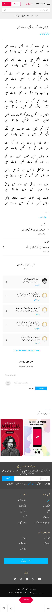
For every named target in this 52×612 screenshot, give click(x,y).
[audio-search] (5, 10)
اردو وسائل (46, 517)
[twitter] (33, 579)
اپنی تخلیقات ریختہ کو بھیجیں (42, 522)
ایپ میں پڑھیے (26, 600)
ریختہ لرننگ (46, 543)
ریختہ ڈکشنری (22, 543)
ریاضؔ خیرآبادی (44, 33)
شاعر (36, 15)
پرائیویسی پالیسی (32, 483)
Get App (7, 4)
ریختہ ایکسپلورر (22, 522)
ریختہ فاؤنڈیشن (22, 500)
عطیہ (48, 500)
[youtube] (27, 579)
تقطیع (48, 511)
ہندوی (24, 538)
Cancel (31, 388)
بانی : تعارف (22, 506)
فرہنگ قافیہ (46, 506)
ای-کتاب (17, 15)
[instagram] (21, 579)
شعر (32, 15)
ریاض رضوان (43, 217)
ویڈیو (23, 15)
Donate (16, 4)
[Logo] (40, 3)
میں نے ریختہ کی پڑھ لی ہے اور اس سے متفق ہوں (27, 483)
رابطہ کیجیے (23, 511)
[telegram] (14, 579)
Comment (41, 388)
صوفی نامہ (47, 538)
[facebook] (39, 579)
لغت (28, 15)
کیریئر (24, 517)
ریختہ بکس (23, 549)
